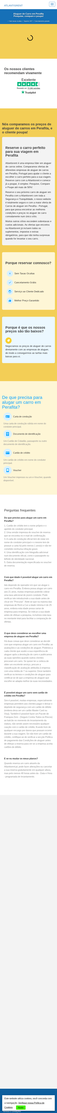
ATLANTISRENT (13, 5)
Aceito (21, 1107)
